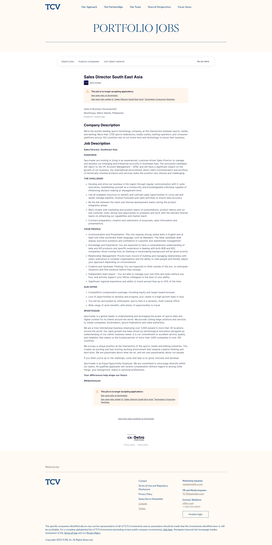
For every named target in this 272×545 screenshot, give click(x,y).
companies (89, 61)
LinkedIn (143, 503)
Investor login (196, 514)
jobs (67, 61)
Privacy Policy (145, 494)
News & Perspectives (159, 7)
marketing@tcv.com (193, 484)
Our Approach (89, 7)
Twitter (142, 508)
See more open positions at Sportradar (136, 418)
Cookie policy (142, 445)
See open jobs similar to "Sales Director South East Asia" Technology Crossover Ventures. (133, 99)
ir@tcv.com (188, 503)
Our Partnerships (113, 7)
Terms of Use (70, 533)
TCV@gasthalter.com (193, 493)
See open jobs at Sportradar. (104, 95)
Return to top (52, 466)
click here (168, 529)
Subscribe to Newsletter (151, 498)
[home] (52, 7)
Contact (143, 480)
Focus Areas (184, 7)
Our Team (135, 7)
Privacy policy (129, 445)
